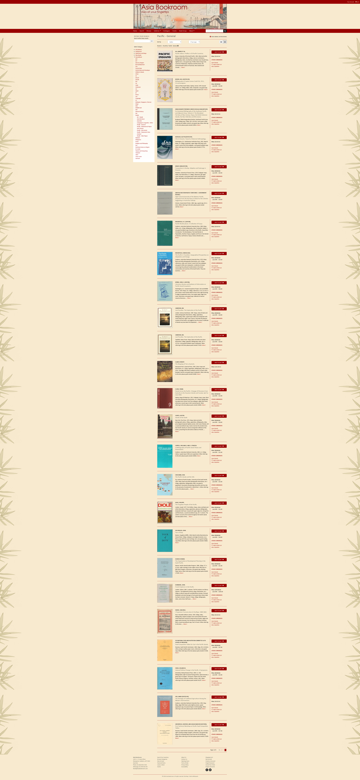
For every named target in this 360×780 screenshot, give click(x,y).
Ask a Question (215, 66)
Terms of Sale (184, 763)
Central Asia (138, 68)
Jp (135, 93)
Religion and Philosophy (141, 143)
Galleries (156, 31)
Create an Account (210, 761)
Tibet (136, 154)
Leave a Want (161, 765)
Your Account (350, 2)
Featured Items (161, 763)
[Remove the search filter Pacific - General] (177, 46)
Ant (136, 59)
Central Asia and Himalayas (142, 70)
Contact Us (184, 759)
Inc (136, 83)
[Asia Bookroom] (180, 16)
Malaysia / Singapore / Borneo (143, 102)
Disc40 (137, 79)
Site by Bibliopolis (193, 776)
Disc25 (137, 78)
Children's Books (139, 72)
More (183, 67)
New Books (138, 55)
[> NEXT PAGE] (225, 750)
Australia (139, 121)
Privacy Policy (184, 765)
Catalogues (166, 31)
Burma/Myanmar (140, 64)
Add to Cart (218, 52)
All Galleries (138, 49)
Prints (136, 141)
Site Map (186, 776)
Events (175, 31)
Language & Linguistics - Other (145, 123)
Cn (136, 76)
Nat (136, 109)
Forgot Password (210, 763)
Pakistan (137, 138)
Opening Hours (185, 761)
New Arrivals (160, 761)
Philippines (138, 139)
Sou (136, 145)
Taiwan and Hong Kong (141, 151)
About (191, 31)
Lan (136, 96)
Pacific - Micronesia (142, 130)
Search (142, 31)
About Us (183, 757)
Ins (136, 89)
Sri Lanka (137, 149)
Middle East (138, 108)
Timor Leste (138, 156)
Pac (136, 113)
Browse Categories (162, 759)
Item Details (215, 62)
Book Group (182, 31)
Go (152, 41)
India (136, 85)
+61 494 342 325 (143, 767)
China (136, 74)
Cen (136, 66)
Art (136, 61)
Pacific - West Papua (142, 136)
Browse (149, 31)
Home (135, 31)
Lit (136, 100)
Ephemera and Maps (140, 53)
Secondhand (138, 57)
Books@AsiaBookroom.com (140, 768)
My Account (209, 759)
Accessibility (184, 767)
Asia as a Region (139, 63)
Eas (136, 81)
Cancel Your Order (210, 765)
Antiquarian (138, 51)
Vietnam (137, 158)
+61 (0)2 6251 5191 (142, 765)
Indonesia (138, 87)
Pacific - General (141, 124)
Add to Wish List (217, 64)
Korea (137, 94)
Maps (136, 104)
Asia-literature (141, 119)
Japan (136, 91)
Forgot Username (210, 767)
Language (138, 98)
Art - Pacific (140, 117)
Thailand (137, 153)
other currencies (217, 60)
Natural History (139, 111)
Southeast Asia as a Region (142, 147)
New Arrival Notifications (219, 36)
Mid (136, 106)
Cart (358, 2)
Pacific (137, 115)
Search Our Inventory (162, 757)
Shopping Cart (209, 757)
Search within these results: (141, 38)
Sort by (159, 42)
